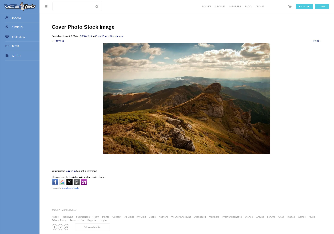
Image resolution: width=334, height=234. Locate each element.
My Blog (141, 216)
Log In (103, 220)
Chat (281, 216)
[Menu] (46, 6)
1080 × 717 (86, 36)
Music (312, 216)
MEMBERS (235, 6)
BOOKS (206, 6)
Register (304, 6)
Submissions (83, 216)
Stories (249, 216)
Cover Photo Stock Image (109, 36)
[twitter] (60, 226)
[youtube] (66, 226)
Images (291, 216)
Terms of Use (77, 220)
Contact (116, 216)
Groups (260, 216)
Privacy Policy (59, 220)
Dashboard (200, 216)
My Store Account (181, 216)
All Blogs (129, 216)
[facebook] (54, 226)
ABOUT (260, 6)
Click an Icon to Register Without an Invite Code (78, 176)
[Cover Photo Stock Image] (187, 98)
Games (302, 216)
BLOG (248, 6)
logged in (71, 170)
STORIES (220, 6)
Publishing (67, 216)
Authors (163, 216)
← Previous (58, 40)
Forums (271, 216)
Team (96, 216)
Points (105, 216)
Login (322, 6)
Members (214, 216)
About (55, 216)
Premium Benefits (232, 216)
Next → (317, 40)
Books (152, 216)
